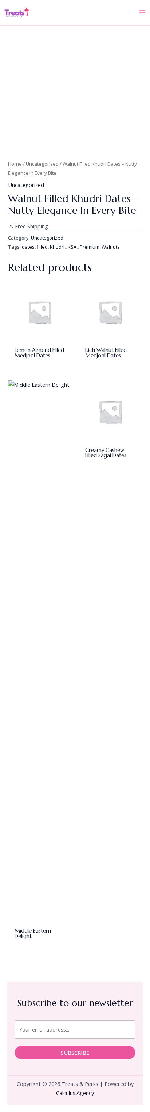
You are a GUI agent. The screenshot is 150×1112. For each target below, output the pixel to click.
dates (28, 247)
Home (15, 164)
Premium (89, 247)
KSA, (73, 247)
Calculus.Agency (75, 1092)
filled (42, 247)
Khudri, (58, 247)
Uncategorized (42, 164)
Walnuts (111, 247)
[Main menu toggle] (142, 12)
